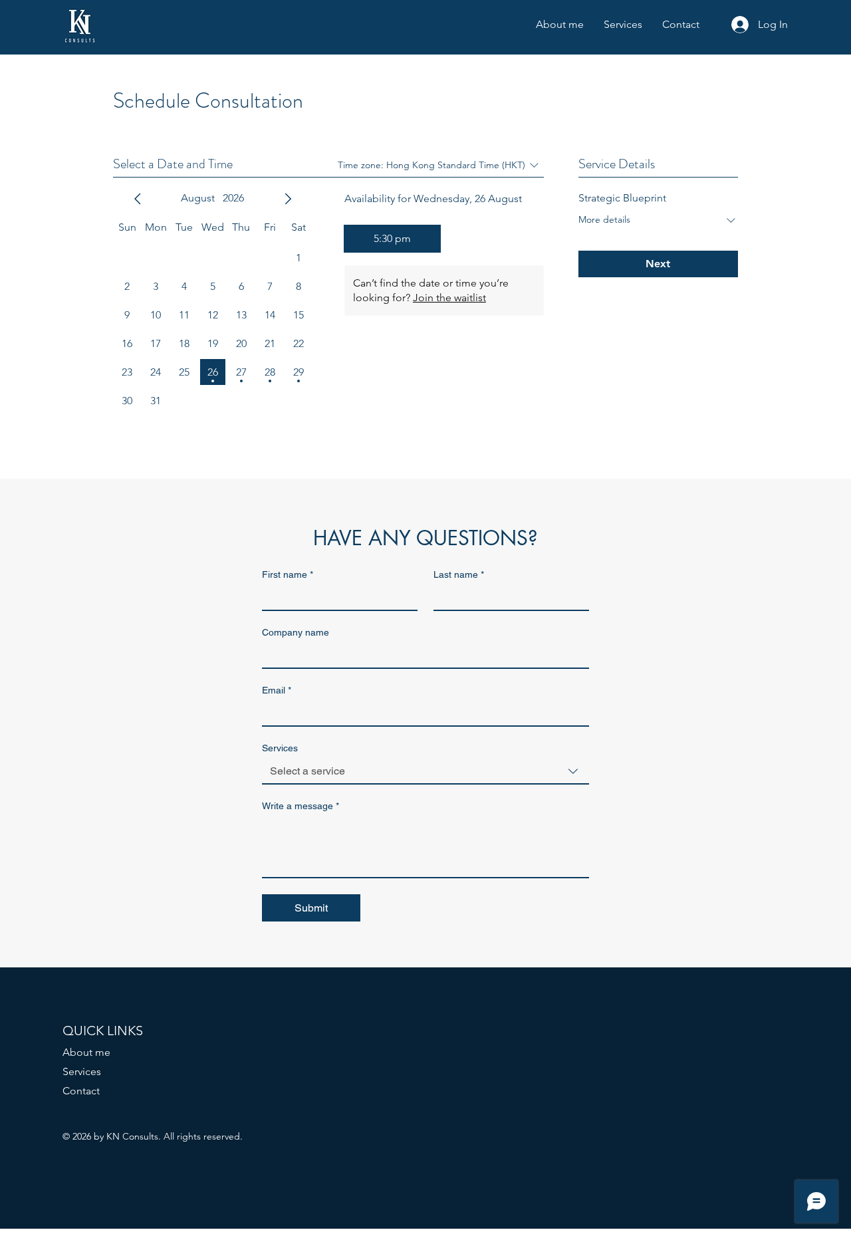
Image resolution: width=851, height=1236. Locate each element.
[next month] (288, 199)
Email (276, 690)
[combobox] (425, 772)
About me (86, 1052)
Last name (458, 574)
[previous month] (138, 199)
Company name (295, 632)
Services (81, 1071)
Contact (81, 1090)
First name (287, 574)
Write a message (300, 806)
